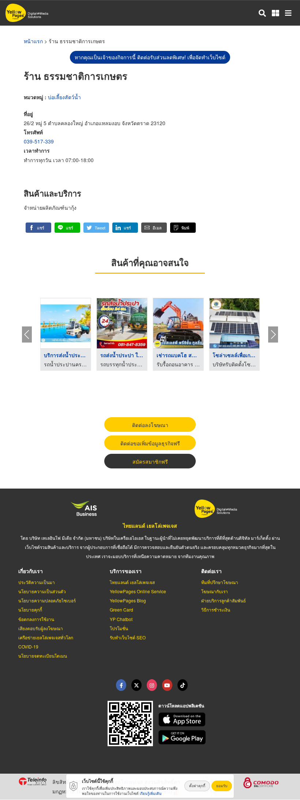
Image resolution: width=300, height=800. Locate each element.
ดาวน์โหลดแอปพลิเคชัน (181, 705)
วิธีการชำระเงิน (215, 609)
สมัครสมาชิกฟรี (150, 461)
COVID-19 (28, 646)
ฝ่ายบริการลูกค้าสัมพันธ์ (223, 600)
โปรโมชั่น (119, 628)
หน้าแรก (33, 41)
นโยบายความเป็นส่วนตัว (42, 591)
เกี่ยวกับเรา (30, 571)
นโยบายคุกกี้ (30, 609)
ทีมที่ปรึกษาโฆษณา (219, 582)
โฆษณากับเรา (214, 591)
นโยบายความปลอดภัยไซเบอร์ (47, 600)
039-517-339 (39, 141)
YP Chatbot (121, 619)
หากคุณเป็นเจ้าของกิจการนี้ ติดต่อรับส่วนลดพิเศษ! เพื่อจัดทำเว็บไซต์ (150, 57)
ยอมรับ (221, 785)
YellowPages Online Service (138, 591)
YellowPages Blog (128, 600)
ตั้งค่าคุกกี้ (197, 785)
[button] (38, 228)
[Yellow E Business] (121, 685)
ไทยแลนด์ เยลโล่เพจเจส (150, 525)
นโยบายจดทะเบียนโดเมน (42, 656)
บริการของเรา (126, 571)
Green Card (121, 609)
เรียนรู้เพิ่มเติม (151, 793)
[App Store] (220, 720)
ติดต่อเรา (211, 571)
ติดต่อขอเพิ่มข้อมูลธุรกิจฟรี (150, 443)
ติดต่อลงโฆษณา (150, 425)
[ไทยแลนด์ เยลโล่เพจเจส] (136, 685)
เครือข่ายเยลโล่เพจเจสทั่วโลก (45, 637)
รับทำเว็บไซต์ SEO (128, 637)
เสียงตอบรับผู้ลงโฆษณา (40, 628)
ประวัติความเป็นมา (36, 582)
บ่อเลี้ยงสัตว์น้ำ (64, 97)
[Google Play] (220, 737)
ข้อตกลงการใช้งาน (36, 619)
